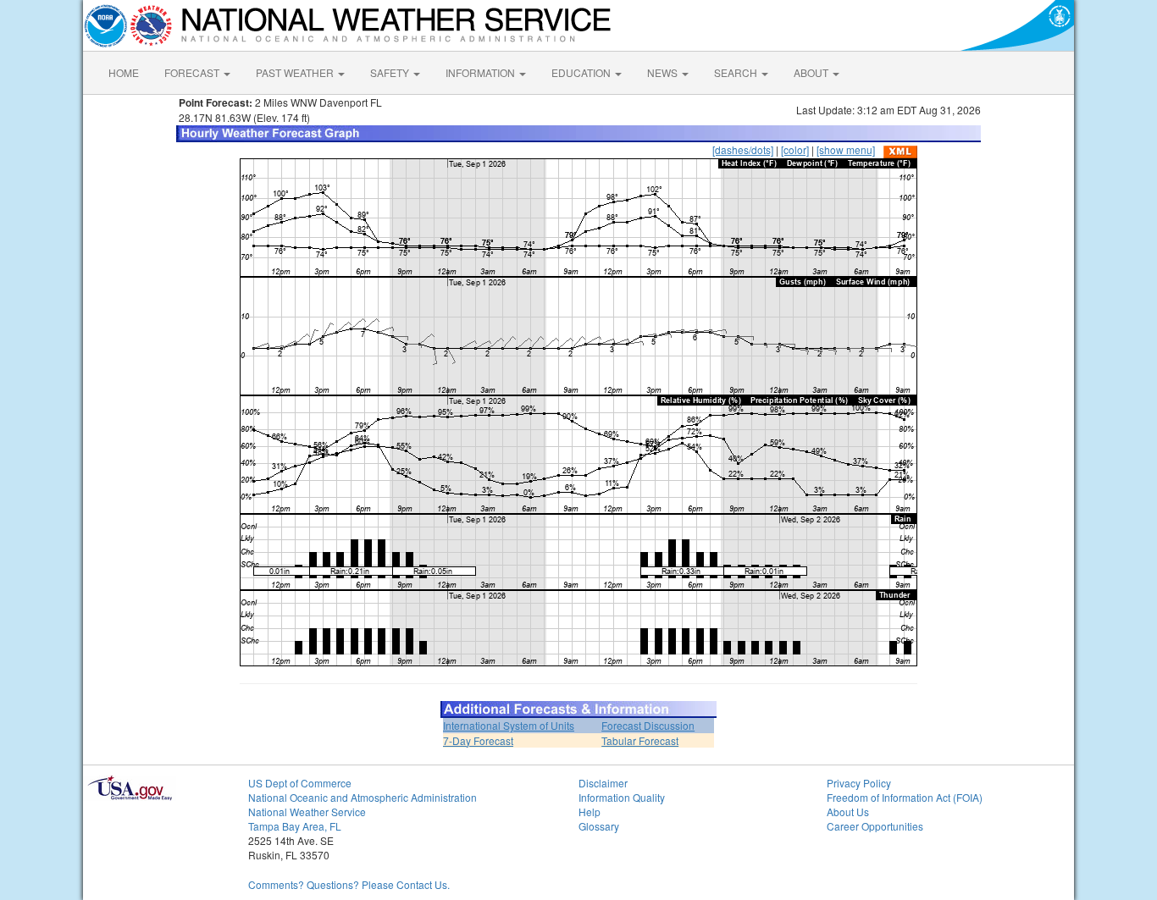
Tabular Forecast (639, 740)
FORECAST (193, 72)
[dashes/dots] (742, 149)
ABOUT (812, 72)
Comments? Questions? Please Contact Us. (349, 884)
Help (589, 811)
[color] (795, 149)
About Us (848, 811)
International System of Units (508, 725)
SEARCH (737, 72)
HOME (123, 72)
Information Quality (621, 797)
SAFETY (391, 72)
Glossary (598, 826)
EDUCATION (582, 72)
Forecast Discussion (648, 725)
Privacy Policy (859, 783)
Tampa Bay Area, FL (294, 826)
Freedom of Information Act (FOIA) (905, 797)
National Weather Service (307, 811)
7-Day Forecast (478, 740)
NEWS (663, 72)
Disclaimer (603, 783)
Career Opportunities (875, 826)
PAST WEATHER (296, 72)
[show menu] (846, 149)
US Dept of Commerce (300, 783)
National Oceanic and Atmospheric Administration (362, 797)
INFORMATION (482, 72)
